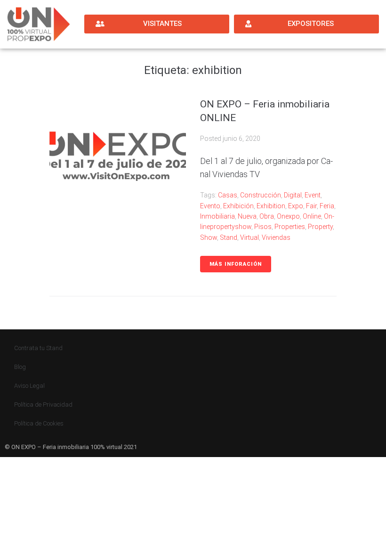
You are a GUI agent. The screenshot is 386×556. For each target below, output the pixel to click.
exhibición (238, 206)
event (313, 195)
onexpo (288, 216)
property (320, 226)
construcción (260, 195)
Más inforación (235, 264)
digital (293, 195)
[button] (156, 24)
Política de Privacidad (43, 404)
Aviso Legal (29, 385)
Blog (20, 366)
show (208, 237)
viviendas (276, 237)
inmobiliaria (217, 216)
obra (266, 216)
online (312, 216)
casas (227, 195)
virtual (249, 237)
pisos (263, 226)
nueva (247, 216)
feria (327, 206)
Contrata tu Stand (38, 348)
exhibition (271, 206)
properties (289, 226)
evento (210, 206)
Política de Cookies (39, 423)
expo (295, 206)
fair (311, 206)
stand (228, 237)
